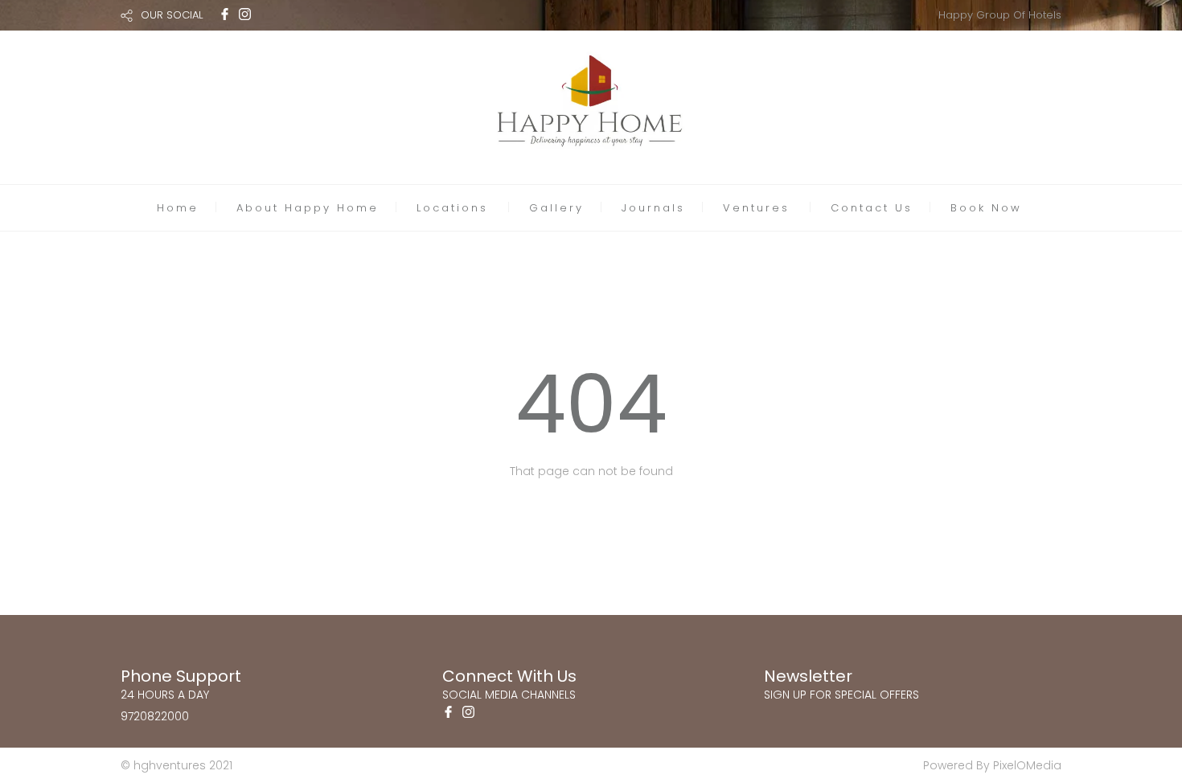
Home (178, 207)
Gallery (556, 207)
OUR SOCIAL (172, 15)
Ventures (756, 207)
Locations (452, 207)
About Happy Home (307, 207)
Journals (653, 207)
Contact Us (872, 207)
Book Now (986, 207)
